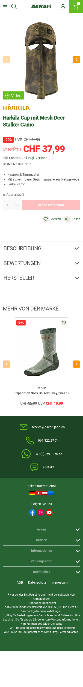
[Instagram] (41, 512)
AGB (20, 582)
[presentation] (6, 364)
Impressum (59, 582)
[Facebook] (32, 512)
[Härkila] (16, 107)
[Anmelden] (63, 6)
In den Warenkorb (51, 205)
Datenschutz (37, 582)
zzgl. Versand (37, 158)
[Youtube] (49, 512)
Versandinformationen (65, 619)
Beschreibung (22, 248)
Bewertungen (22, 263)
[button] (76, 59)
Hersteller (19, 278)
